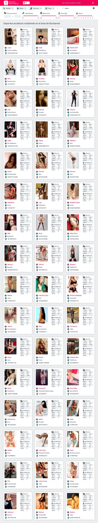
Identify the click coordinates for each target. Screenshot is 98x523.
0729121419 (74, 332)
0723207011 (11, 84)
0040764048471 (75, 84)
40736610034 (74, 239)
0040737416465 (75, 146)
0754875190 (11, 301)
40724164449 (43, 177)
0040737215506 (13, 177)
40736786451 (43, 518)
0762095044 (11, 487)
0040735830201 (13, 115)
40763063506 (43, 487)
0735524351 (43, 394)
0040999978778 (13, 270)
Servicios (36, 8)
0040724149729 (75, 518)
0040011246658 (44, 363)
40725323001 (12, 425)
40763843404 (43, 301)
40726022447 (74, 394)
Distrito (8, 8)
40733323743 (12, 518)
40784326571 (43, 456)
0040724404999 (75, 208)
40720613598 (74, 177)
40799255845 (74, 270)
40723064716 (43, 270)
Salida (67, 8)
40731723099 (43, 53)
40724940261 (12, 332)
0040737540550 (13, 394)
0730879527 (74, 425)
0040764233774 (75, 115)
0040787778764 (44, 84)
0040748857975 (44, 146)
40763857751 (74, 301)
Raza (49, 8)
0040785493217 (75, 53)
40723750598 (43, 239)
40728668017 (74, 363)
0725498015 (11, 456)
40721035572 (43, 425)
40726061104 (12, 363)
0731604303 (74, 487)
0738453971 (43, 332)
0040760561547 (13, 53)
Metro (21, 8)
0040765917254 (13, 146)
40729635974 (12, 239)
